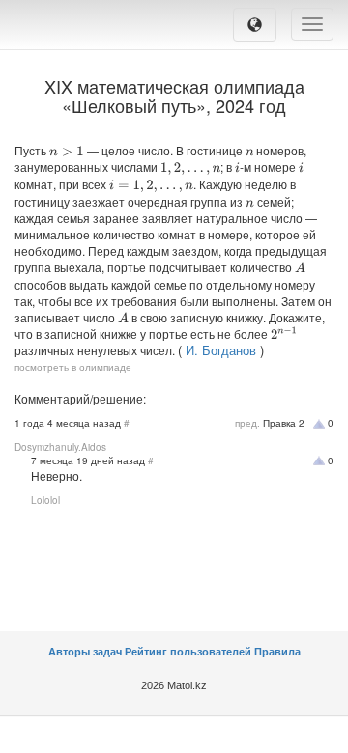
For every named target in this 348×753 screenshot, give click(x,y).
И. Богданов (221, 350)
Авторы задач (86, 651)
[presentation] (66, 151)
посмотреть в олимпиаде (72, 367)
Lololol (45, 500)
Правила (277, 651)
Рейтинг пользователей (188, 651)
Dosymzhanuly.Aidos (60, 447)
